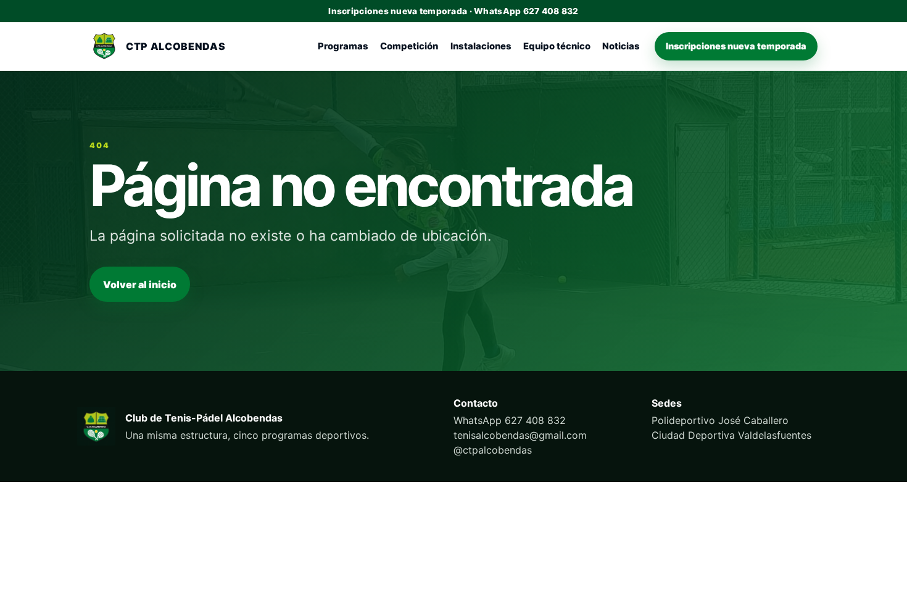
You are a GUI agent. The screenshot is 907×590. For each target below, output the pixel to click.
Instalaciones (480, 46)
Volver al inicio (139, 284)
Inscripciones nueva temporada (736, 46)
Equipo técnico (556, 46)
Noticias (621, 46)
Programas (343, 46)
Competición (409, 46)
